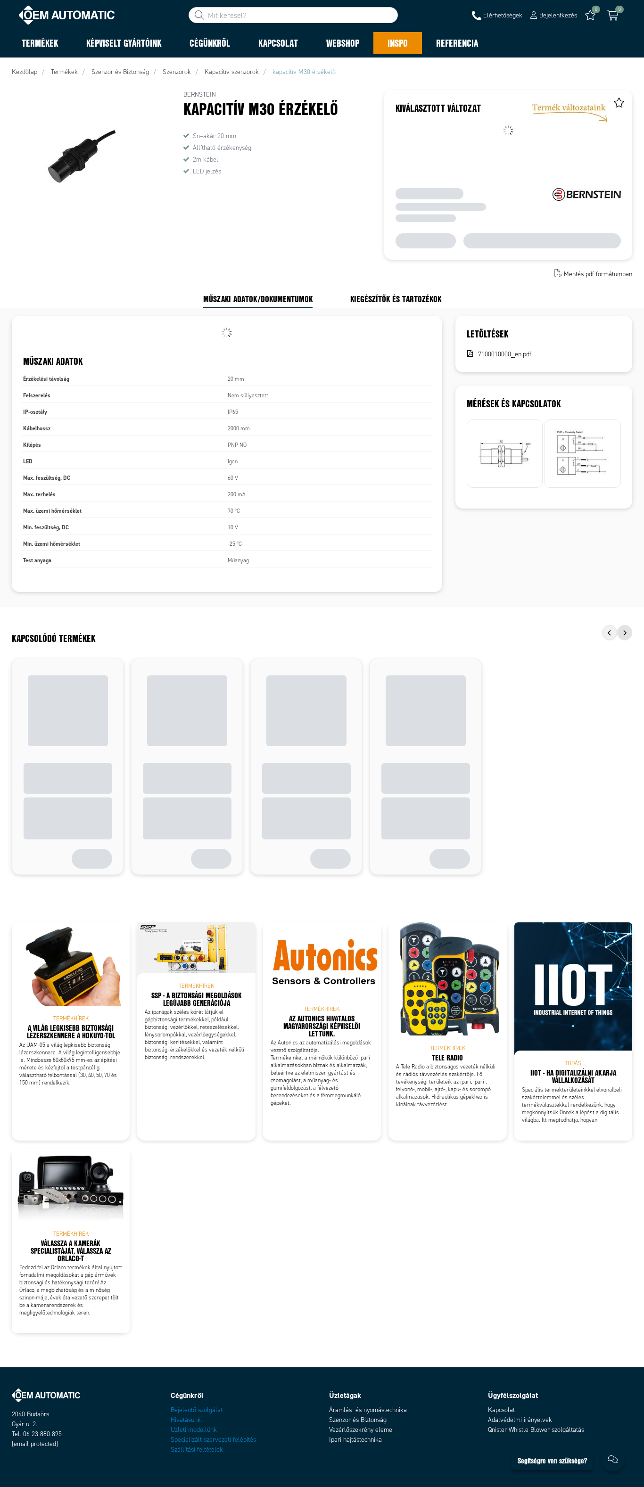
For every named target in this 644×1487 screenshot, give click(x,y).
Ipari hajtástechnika (355, 1440)
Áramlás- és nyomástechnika (368, 1410)
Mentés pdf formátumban (598, 274)
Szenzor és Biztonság (358, 1420)
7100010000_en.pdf (504, 354)
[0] (613, 15)
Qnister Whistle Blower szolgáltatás (536, 1430)
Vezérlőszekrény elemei (361, 1430)
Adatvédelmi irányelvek (520, 1420)
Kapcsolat (501, 1410)
